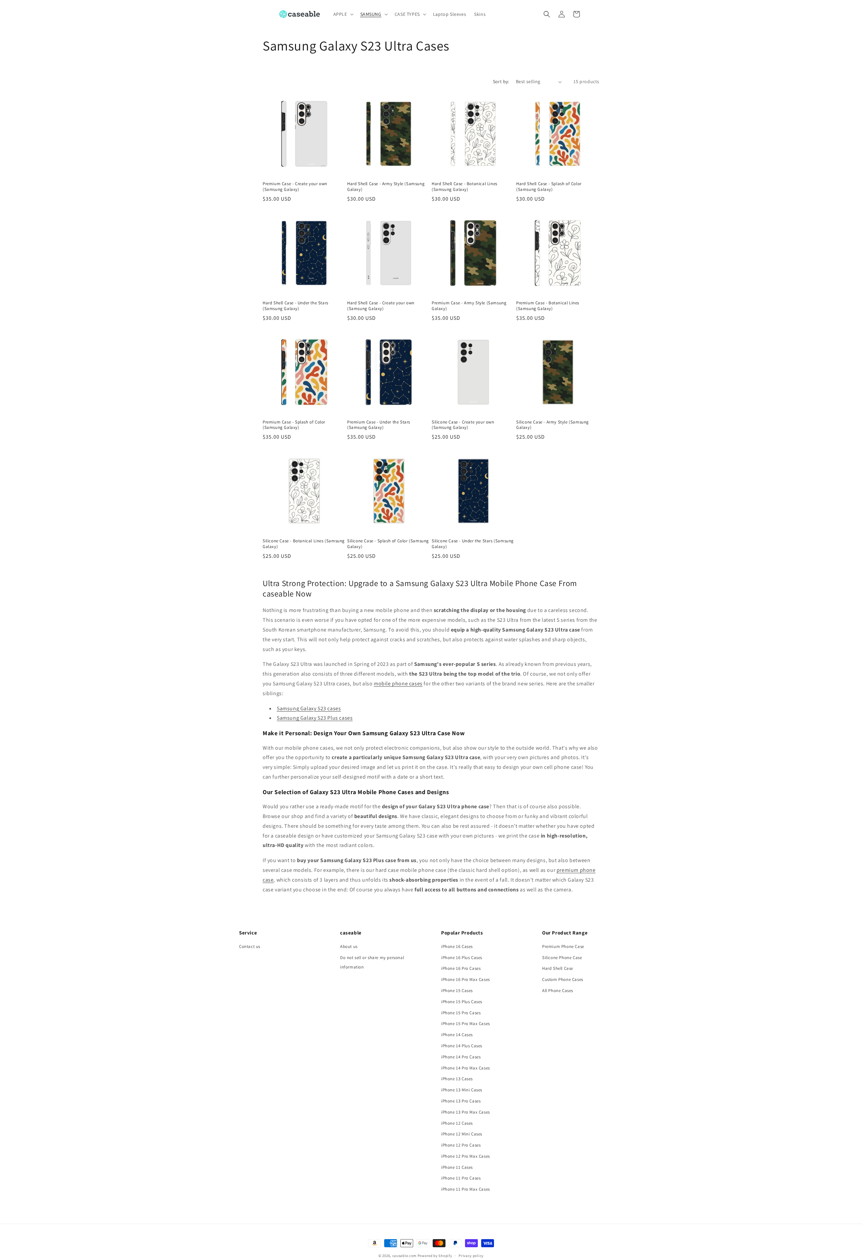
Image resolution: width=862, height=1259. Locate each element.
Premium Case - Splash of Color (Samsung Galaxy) (294, 425)
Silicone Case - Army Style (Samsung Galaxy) (552, 425)
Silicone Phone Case (562, 957)
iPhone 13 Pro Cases (460, 1101)
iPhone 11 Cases (457, 1167)
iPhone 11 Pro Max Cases (465, 1189)
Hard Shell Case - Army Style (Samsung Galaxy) (386, 186)
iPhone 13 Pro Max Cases (465, 1112)
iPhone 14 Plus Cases (461, 1046)
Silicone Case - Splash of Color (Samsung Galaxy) (388, 543)
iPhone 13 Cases (457, 1079)
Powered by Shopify (435, 1255)
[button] (342, 14)
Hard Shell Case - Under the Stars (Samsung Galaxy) (295, 305)
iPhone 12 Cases (457, 1123)
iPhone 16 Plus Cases (461, 957)
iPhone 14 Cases (457, 1034)
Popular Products (462, 932)
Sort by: (501, 81)
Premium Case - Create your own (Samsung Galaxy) (295, 186)
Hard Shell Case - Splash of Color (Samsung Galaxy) (549, 186)
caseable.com (404, 1255)
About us (349, 946)
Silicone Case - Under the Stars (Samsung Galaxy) (473, 543)
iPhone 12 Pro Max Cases (465, 1156)
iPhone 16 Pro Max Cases (465, 979)
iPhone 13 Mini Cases (461, 1090)
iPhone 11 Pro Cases (460, 1178)
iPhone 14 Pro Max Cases (465, 1068)
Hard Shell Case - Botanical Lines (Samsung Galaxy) (464, 186)
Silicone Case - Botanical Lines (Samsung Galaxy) (304, 543)
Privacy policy (471, 1255)
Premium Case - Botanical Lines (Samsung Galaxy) (547, 305)
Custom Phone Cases (562, 979)
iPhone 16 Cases (457, 946)
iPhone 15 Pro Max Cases (465, 1023)
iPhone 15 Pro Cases (460, 1013)
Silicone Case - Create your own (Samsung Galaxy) (463, 425)
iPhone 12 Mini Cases (461, 1134)
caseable (351, 932)
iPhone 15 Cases (457, 990)
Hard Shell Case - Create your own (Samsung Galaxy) (381, 305)
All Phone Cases (557, 990)
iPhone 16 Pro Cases (460, 968)
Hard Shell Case (557, 968)
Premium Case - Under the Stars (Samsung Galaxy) (378, 425)
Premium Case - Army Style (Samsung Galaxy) (469, 305)
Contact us (249, 946)
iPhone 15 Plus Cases (461, 1002)
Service (248, 932)
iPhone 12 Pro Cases (460, 1145)
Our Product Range (565, 932)
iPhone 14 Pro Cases (460, 1057)
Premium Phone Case (563, 946)
